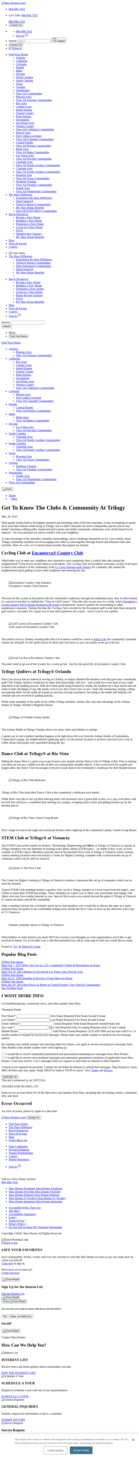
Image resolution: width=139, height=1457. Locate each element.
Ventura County (25, 126)
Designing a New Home (30, 224)
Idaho (19, 70)
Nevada (20, 74)
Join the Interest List (12, 1293)
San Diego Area (25, 122)
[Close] (7, 489)
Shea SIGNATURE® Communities (36, 210)
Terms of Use (16, 1220)
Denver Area (23, 132)
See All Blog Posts (12, 988)
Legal (12, 1217)
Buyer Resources (18, 214)
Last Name (53, 1019)
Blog (11, 240)
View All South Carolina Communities (38, 171)
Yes (5, 1316)
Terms (94, 1070)
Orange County (25, 113)
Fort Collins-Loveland (28, 135)
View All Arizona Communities (34, 100)
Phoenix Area (23, 96)
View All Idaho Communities (32, 152)
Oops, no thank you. (21, 1316)
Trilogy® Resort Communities (33, 204)
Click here (7, 1263)
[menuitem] (77, 198)
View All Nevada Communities (34, 158)
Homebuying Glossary (29, 233)
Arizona (20, 57)
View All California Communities (35, 129)
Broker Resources (19, 1159)
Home (12, 495)
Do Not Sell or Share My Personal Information (35, 1227)
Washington (23, 90)
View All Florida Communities (33, 145)
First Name (53, 1016)
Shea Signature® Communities (33, 266)
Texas (19, 83)
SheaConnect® (24, 201)
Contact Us (16, 25)
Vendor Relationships (21, 1152)
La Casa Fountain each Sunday (73, 567)
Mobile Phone (68, 1035)
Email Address (60, 1023)
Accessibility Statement (22, 1214)
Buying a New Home (28, 217)
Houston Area (24, 175)
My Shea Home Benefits (30, 207)
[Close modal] (10, 1279)
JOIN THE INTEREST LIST (18, 1372)
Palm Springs (23, 116)
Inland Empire (24, 109)
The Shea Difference (20, 194)
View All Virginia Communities (34, 184)
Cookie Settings (55, 1450)
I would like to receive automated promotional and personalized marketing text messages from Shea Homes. (67, 1054)
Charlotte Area (24, 162)
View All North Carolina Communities (38, 165)
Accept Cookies (81, 1450)
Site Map (14, 1210)
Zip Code (63, 1027)
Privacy (108, 1070)
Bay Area (21, 103)
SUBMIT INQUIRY (13, 1419)
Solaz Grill (99, 639)
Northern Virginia (26, 181)
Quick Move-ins (18, 1140)
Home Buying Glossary (29, 295)
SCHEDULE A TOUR (14, 1396)
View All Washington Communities (36, 191)
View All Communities (29, 93)
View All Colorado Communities (35, 139)
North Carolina (24, 77)
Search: (6, 322)
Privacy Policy (17, 1223)
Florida (20, 67)
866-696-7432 (17, 9)
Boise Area (22, 149)
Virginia (20, 87)
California (21, 60)
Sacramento (22, 119)
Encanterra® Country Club (57, 553)
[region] (69, 1445)
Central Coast (23, 106)
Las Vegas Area (25, 155)
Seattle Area (23, 188)
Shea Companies (18, 1146)
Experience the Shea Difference (34, 197)
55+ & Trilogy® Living (26, 946)
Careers (13, 246)
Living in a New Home (29, 227)
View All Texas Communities (33, 178)
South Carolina (24, 80)
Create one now (10, 1272)
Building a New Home (29, 220)
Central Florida (24, 142)
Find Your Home (18, 54)
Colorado (21, 64)
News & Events (18, 243)
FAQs (19, 230)
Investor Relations (19, 1149)
